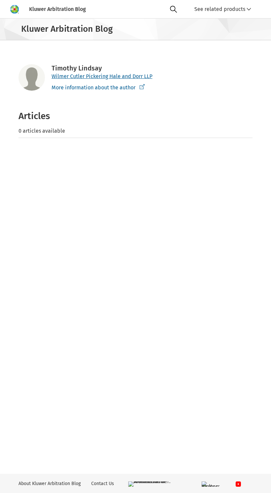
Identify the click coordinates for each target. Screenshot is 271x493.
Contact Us (102, 483)
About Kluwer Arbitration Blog (50, 483)
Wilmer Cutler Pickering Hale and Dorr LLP (102, 76)
